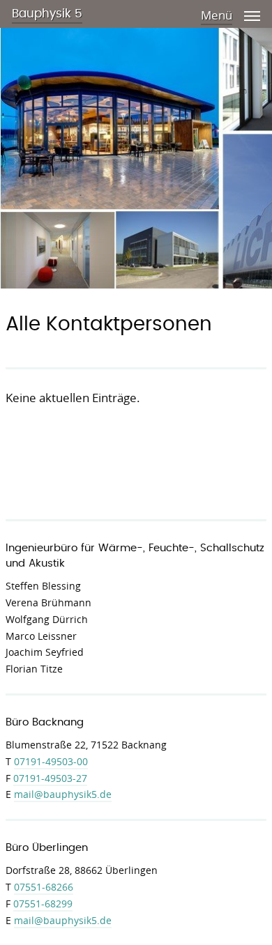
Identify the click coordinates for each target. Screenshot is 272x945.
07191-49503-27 (50, 778)
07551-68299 (43, 903)
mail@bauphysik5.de (63, 794)
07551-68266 (43, 886)
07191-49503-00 (51, 761)
